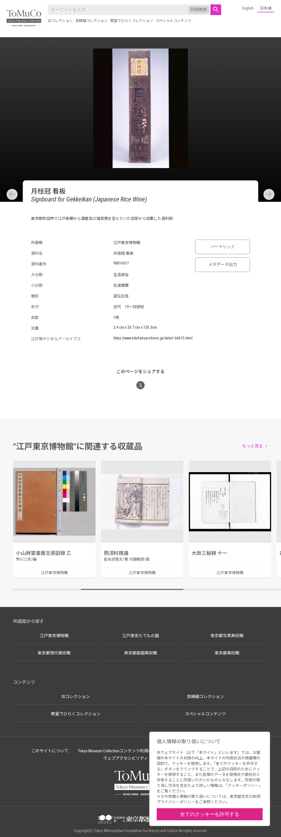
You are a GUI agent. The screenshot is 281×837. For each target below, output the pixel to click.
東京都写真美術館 (226, 635)
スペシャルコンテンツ (173, 21)
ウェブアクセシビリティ (125, 758)
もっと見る (252, 446)
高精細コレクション (91, 21)
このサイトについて (49, 750)
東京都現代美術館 (54, 653)
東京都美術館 (227, 653)
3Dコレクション (60, 21)
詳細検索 (198, 9)
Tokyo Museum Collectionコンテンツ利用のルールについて (129, 750)
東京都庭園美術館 (140, 653)
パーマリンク (222, 246)
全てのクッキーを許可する (209, 814)
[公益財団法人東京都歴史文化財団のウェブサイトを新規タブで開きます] (140, 820)
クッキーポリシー (243, 785)
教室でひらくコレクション (131, 21)
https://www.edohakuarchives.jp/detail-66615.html (153, 338)
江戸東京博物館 (54, 635)
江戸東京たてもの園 (140, 635)
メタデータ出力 (222, 264)
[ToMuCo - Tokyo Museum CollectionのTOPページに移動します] (24, 18)
